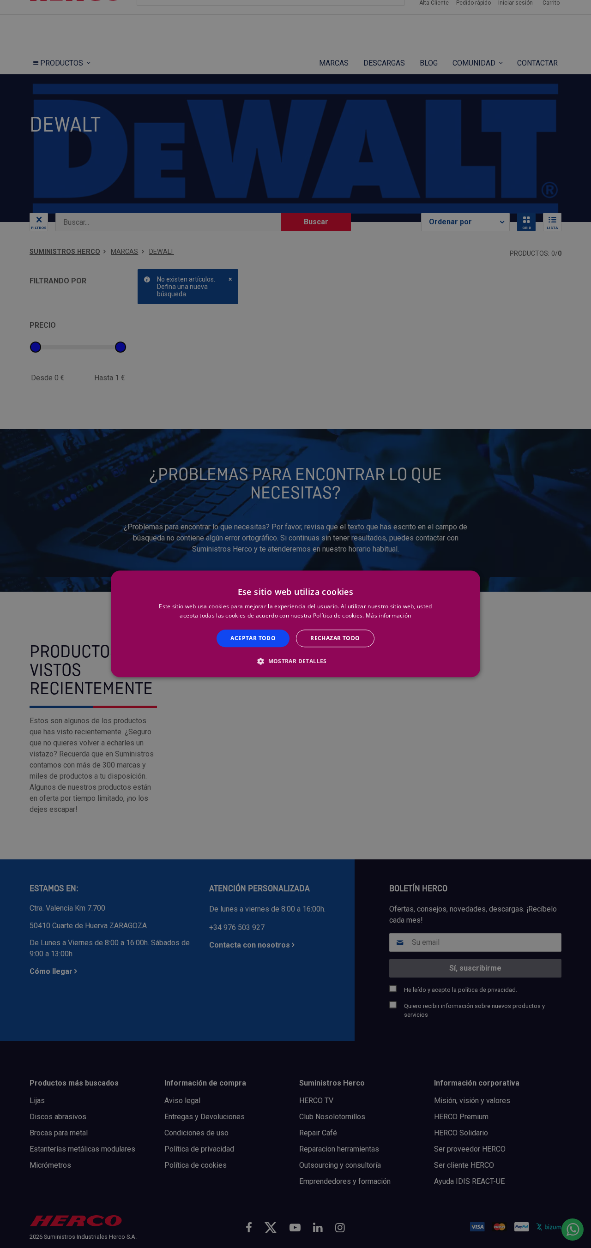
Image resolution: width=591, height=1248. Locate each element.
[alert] (295, 624)
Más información (388, 616)
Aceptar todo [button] (253, 638)
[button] (295, 661)
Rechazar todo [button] (335, 638)
